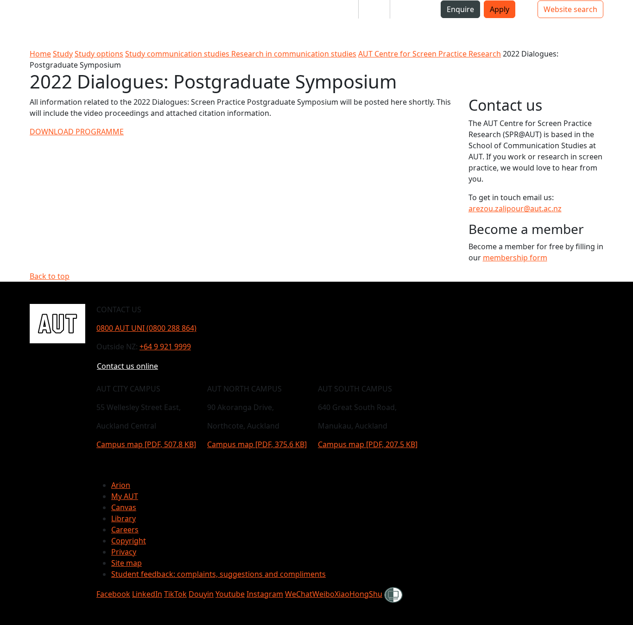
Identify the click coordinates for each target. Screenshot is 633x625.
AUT (15, 24)
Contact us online (127, 366)
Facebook (113, 594)
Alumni (410, 9)
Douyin (201, 594)
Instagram (265, 594)
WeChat (298, 594)
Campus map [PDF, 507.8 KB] (146, 444)
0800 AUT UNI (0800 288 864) (146, 328)
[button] (44, 13)
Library (123, 518)
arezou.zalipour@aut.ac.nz (515, 208)
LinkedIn (147, 594)
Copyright (128, 541)
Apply (499, 9)
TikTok (175, 594)
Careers (125, 529)
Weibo (323, 594)
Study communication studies (178, 54)
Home (40, 54)
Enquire (460, 9)
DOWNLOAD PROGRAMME (77, 131)
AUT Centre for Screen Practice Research (429, 54)
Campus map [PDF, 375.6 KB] (257, 444)
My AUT (124, 496)
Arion (120, 485)
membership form (515, 258)
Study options (99, 54)
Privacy (123, 552)
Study (63, 54)
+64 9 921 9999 (165, 346)
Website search (570, 9)
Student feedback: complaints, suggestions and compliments (218, 574)
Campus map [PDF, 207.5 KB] (368, 444)
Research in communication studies (293, 54)
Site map (126, 563)
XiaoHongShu (358, 594)
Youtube (230, 594)
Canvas (123, 507)
